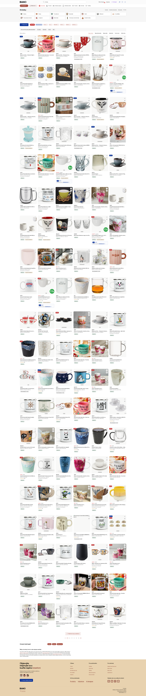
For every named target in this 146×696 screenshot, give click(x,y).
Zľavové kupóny (102, 2)
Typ (50, 24)
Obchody (91, 668)
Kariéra (71, 668)
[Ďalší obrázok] (36, 43)
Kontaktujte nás (73, 670)
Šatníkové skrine (68, 5)
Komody (82, 5)
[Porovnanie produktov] (119, 2)
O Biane (72, 663)
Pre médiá (72, 672)
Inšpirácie (81, 681)
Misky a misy (60, 644)
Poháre (49, 644)
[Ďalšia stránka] (81, 638)
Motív (62, 24)
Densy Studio (91, 674)
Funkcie (71, 674)
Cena (45, 24)
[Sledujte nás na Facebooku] (112, 681)
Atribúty (73, 24)
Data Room (110, 672)
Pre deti (50, 5)
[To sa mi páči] (35, 37)
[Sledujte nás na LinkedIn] (118, 681)
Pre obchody (111, 663)
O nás (71, 666)
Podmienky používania (121, 691)
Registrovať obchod (112, 666)
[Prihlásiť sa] (125, 2)
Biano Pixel (110, 668)
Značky (90, 666)
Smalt (49, 29)
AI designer (89, 681)
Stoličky (89, 5)
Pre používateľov (93, 663)
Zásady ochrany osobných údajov (119, 689)
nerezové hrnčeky (46, 652)
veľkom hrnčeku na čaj (24, 652)
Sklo (53, 29)
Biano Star (110, 670)
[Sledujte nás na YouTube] (115, 681)
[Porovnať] (35, 39)
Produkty (73, 681)
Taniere (54, 644)
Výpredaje (43, 5)
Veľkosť (67, 24)
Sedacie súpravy (58, 5)
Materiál (55, 24)
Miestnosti (33, 5)
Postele (76, 5)
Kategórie (24, 5)
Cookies (124, 688)
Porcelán (39, 29)
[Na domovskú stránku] (25, 2)
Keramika (44, 29)
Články (90, 670)
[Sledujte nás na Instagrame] (109, 681)
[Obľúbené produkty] (122, 2)
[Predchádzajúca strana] (65, 638)
